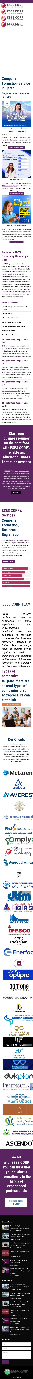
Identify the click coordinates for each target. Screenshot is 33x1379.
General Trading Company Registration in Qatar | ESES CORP (19, 1227)
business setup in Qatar (9, 274)
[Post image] (5, 1227)
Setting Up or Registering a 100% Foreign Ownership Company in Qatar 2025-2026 (20, 1271)
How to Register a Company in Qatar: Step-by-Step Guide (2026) (20, 1244)
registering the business (10, 140)
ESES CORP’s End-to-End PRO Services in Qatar (18, 1261)
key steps (5, 555)
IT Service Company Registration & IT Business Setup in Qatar (20, 1235)
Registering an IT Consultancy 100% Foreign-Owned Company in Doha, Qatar (20, 1330)
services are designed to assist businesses (16, 231)
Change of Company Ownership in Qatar (19, 1253)
